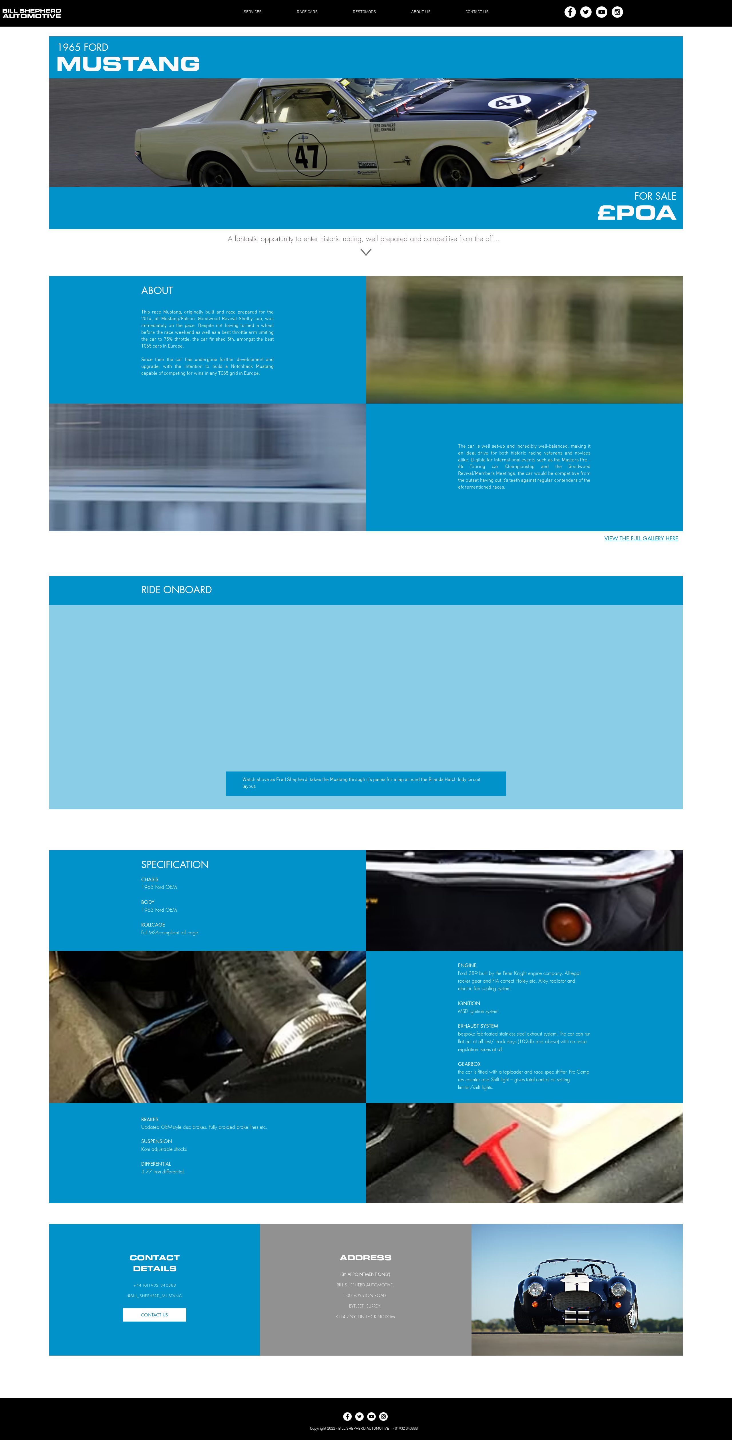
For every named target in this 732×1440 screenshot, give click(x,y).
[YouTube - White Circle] (601, 12)
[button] (641, 539)
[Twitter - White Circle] (586, 12)
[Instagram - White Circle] (617, 12)
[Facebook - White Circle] (570, 12)
